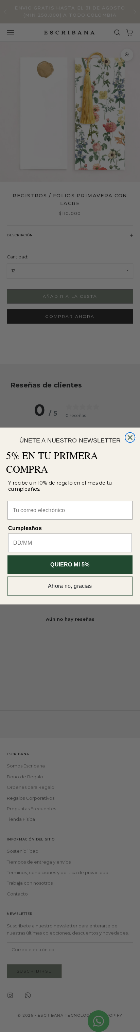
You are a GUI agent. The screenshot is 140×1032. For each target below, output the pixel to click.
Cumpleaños (25, 528)
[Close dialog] (130, 437)
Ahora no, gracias (70, 586)
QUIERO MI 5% (70, 565)
